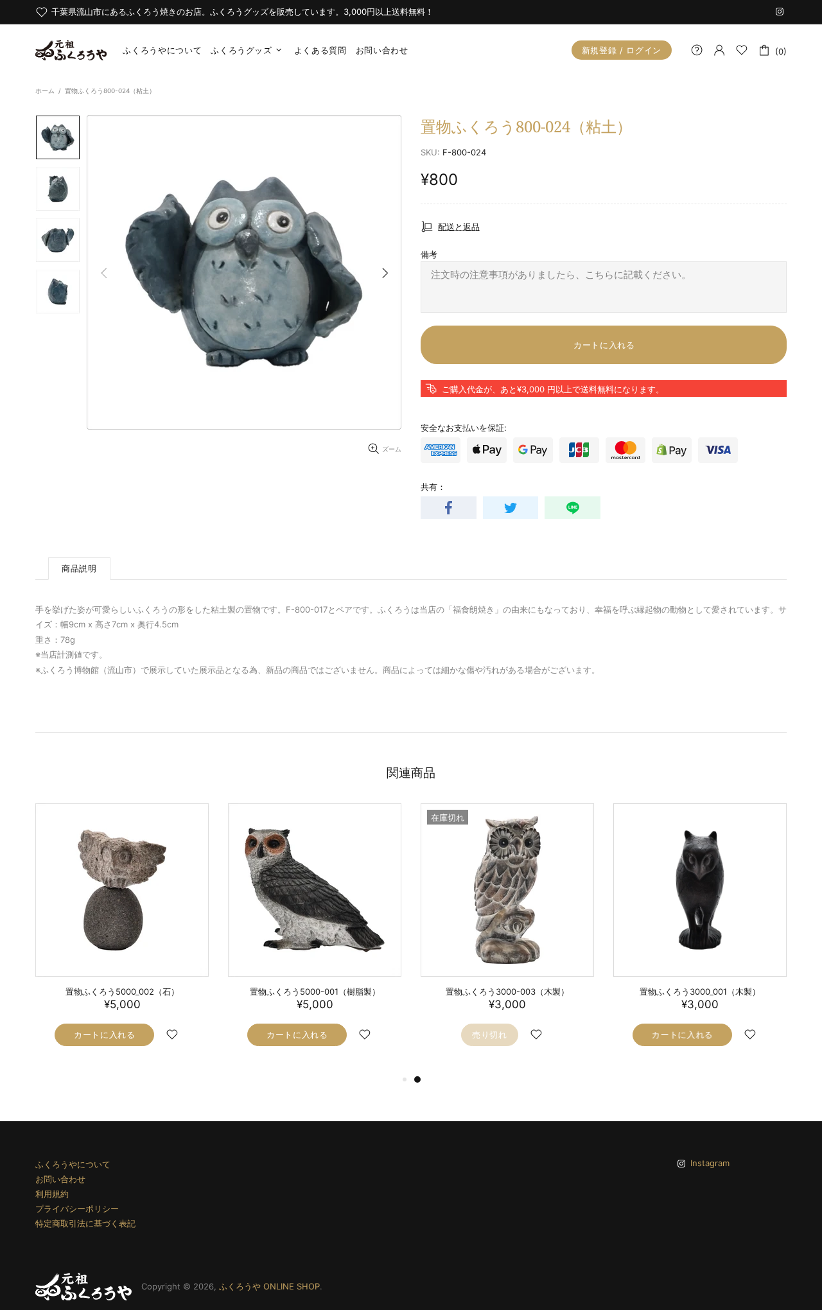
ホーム (45, 90)
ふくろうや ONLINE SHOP (71, 50)
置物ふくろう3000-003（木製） (507, 991)
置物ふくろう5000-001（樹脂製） (315, 991)
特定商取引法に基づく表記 (85, 1223)
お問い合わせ (60, 1179)
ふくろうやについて (72, 1164)
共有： (433, 487)
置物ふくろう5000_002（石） (122, 991)
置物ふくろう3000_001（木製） (700, 991)
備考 (429, 254)
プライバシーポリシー (77, 1208)
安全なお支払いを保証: (464, 428)
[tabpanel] (507, 937)
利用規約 (52, 1194)
